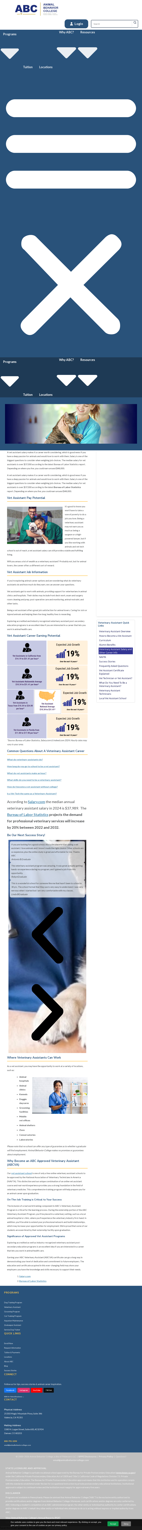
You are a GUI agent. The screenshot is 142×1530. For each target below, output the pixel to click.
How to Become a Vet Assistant (115, 635)
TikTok (49, 1390)
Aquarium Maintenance (13, 1321)
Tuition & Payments (12, 1352)
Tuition (28, 67)
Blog (6, 1366)
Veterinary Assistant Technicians (109, 692)
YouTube (36, 1390)
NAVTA (102, 657)
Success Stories (107, 661)
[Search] (135, 22)
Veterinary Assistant (12, 1307)
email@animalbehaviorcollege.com (17, 1445)
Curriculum (105, 640)
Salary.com (36, 802)
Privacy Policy (106, 1456)
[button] (71, 213)
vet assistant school (21, 1173)
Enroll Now (8, 1343)
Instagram (24, 1390)
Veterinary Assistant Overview (114, 631)
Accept (113, 1524)
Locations (46, 67)
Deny (126, 1524)
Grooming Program (12, 1311)
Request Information (12, 1348)
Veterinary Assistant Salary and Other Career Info (115, 651)
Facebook (10, 1390)
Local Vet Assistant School (112, 698)
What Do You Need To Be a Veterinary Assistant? (113, 684)
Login (78, 24)
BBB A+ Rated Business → (14, 1397)
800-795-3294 (10, 1441)
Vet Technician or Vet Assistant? (115, 678)
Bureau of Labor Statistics (27, 814)
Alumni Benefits (107, 644)
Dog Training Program (13, 1302)
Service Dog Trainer (12, 1330)
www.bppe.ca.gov (125, 1472)
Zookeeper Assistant (12, 1325)
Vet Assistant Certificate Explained (111, 672)
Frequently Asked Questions (113, 666)
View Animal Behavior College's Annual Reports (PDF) (33, 1517)
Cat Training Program (12, 1316)
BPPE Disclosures (87, 1456)
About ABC (8, 1361)
